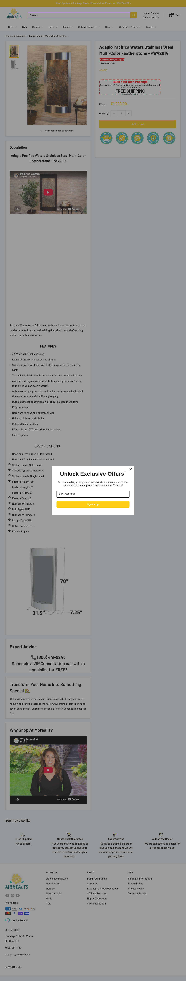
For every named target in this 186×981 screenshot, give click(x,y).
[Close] (130, 469)
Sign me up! (93, 504)
